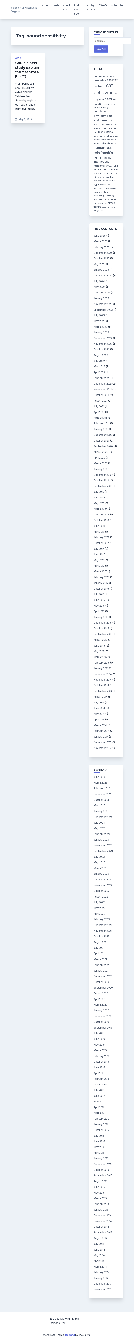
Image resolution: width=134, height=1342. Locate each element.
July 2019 (99, 491)
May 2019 (99, 503)
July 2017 (99, 548)
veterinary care (108, 207)
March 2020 (100, 463)
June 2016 (99, 600)
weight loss (99, 210)
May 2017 (99, 560)
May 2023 (99, 321)
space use (102, 203)
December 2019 (103, 474)
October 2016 (101, 588)
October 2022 (101, 349)
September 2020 (103, 446)
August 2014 (100, 696)
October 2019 (101, 480)
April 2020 (99, 457)
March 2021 (100, 417)
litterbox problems (102, 177)
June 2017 (99, 554)
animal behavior (107, 76)
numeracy (98, 188)
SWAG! (103, 5)
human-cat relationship (105, 139)
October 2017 (101, 543)
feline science (107, 128)
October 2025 (101, 258)
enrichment (101, 111)
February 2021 (101, 423)
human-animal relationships (106, 136)
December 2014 (103, 674)
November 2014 (103, 679)
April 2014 (99, 719)
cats (18, 58)
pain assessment (110, 188)
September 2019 (103, 486)
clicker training (101, 107)
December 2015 (103, 622)
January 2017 (101, 583)
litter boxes (112, 173)
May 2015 (99, 651)
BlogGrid (70, 1334)
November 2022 (103, 343)
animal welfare (100, 80)
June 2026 (100, 235)
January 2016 (101, 617)
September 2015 (103, 634)
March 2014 (100, 725)
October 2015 (101, 628)
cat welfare (109, 104)
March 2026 (100, 241)
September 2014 (103, 691)
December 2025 (103, 252)
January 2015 (101, 668)
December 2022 (103, 338)
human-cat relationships (105, 143)
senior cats (104, 199)
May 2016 (99, 605)
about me (66, 7)
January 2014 (101, 736)
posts (55, 5)
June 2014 (99, 708)
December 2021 (103, 383)
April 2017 (99, 565)
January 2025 (101, 269)
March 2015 (100, 656)
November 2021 (103, 389)
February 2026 (102, 247)
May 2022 (99, 366)
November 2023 (103, 304)
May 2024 (99, 286)
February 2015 (101, 662)
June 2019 (99, 497)
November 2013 (103, 748)
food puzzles (105, 131)
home (45, 5)
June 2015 (99, 645)
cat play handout (90, 7)
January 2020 (101, 469)
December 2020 (103, 434)
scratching (99, 195)
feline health (104, 125)
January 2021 (101, 429)
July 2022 (99, 361)
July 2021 (99, 406)
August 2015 (100, 639)
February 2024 (102, 292)
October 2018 (101, 520)
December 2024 (103, 275)
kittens (114, 169)
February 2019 (101, 514)
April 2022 (99, 372)
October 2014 (101, 685)
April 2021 (99, 412)
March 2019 (100, 508)
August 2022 (101, 355)
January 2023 (101, 332)
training (97, 206)
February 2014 (101, 730)
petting (97, 192)
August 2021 (100, 400)
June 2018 (99, 526)
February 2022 (102, 378)
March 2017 (100, 571)
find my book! (77, 9)
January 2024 (101, 298)
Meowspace (105, 185)
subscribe (117, 5)
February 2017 (101, 577)
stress (111, 202)
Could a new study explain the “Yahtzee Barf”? (27, 70)
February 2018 (101, 537)
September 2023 (103, 309)
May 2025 (99, 264)
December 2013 (103, 742)
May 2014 (99, 713)
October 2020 (101, 440)
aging (96, 76)
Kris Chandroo (100, 173)
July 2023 (99, 315)
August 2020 (101, 451)
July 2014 (99, 702)
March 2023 (100, 326)
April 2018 (99, 531)
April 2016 (99, 611)
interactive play (101, 166)
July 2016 (99, 594)
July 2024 (99, 281)
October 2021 (101, 395)
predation (105, 192)
